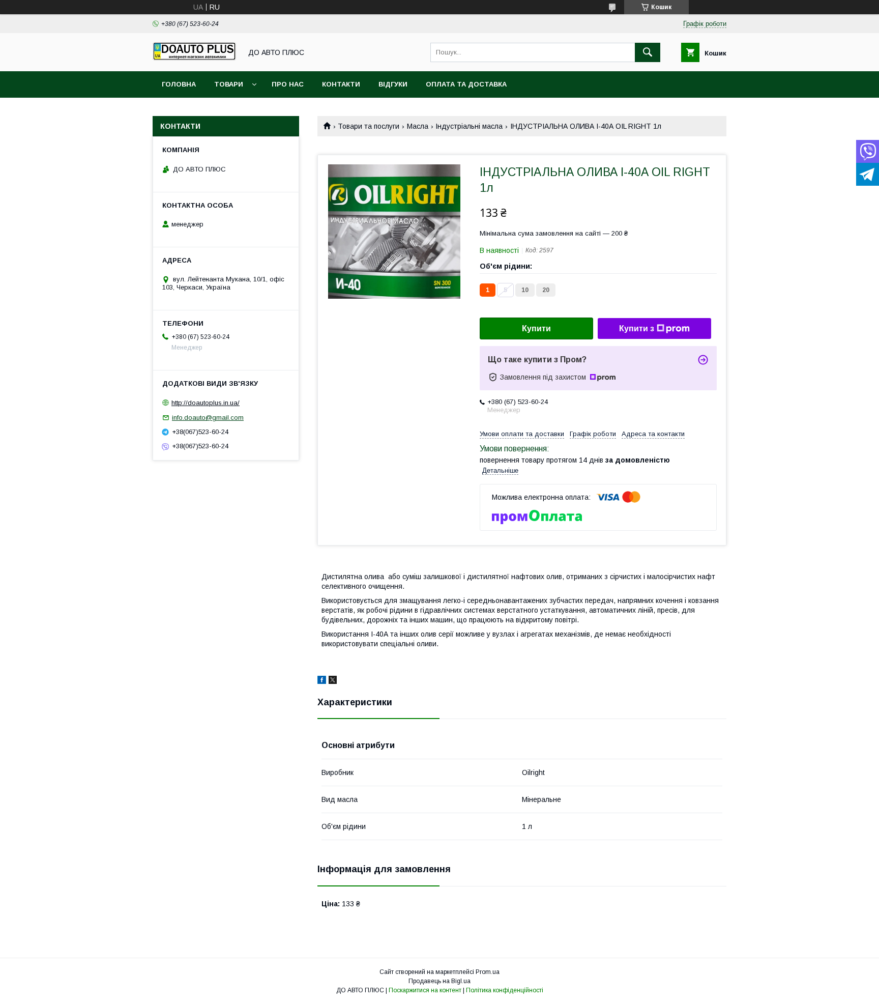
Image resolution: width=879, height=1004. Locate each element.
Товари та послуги (368, 126)
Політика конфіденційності (504, 990)
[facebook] (321, 681)
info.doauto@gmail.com (208, 417)
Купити (536, 328)
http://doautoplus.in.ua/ (205, 403)
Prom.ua (488, 972)
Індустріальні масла (469, 126)
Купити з (636, 328)
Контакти (341, 84)
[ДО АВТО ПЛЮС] (194, 58)
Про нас (288, 84)
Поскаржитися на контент (425, 990)
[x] (333, 681)
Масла (417, 126)
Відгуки (392, 84)
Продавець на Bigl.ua (439, 981)
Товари (228, 84)
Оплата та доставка (466, 84)
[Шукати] (647, 52)
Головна (179, 84)
